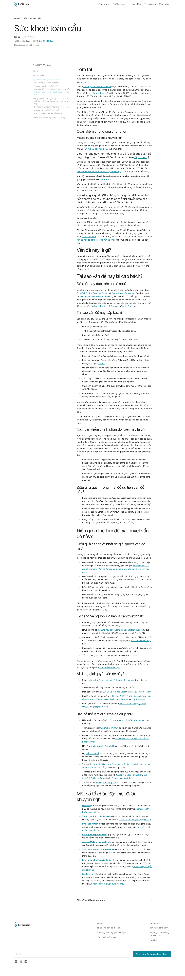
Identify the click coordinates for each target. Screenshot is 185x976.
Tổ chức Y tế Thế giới (121, 696)
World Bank (127, 306)
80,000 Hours (48, 41)
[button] (104, 4)
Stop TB (86, 778)
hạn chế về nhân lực (109, 667)
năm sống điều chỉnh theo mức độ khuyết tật (99, 171)
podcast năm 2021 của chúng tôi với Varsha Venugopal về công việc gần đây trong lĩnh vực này (115, 568)
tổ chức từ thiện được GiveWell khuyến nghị (125, 720)
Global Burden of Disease (105, 306)
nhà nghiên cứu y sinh (106, 782)
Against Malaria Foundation (129, 775)
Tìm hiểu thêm (89, 236)
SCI (145, 775)
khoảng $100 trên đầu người (97, 86)
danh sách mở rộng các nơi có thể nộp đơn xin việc (110, 680)
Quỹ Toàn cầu (138, 699)
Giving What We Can (108, 728)
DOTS (101, 363)
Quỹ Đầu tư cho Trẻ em (139, 691)
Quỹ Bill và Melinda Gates (114, 691)
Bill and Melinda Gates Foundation (95, 296)
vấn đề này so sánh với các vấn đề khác (96, 240)
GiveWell (81, 293)
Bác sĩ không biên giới (129, 703)
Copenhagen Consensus (123, 293)
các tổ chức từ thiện (141, 640)
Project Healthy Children (122, 778)
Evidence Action (100, 706)
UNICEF (86, 706)
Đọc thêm (140, 157)
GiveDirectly (87, 874)
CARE (143, 703)
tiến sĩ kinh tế (92, 753)
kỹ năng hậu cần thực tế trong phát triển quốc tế (120, 630)
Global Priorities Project (96, 293)
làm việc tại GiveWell (103, 746)
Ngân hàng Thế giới (118, 699)
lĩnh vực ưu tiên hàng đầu (95, 149)
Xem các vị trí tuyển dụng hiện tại (135, 819)
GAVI (106, 699)
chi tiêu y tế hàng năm (99, 93)
